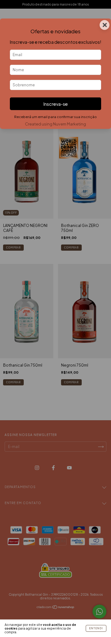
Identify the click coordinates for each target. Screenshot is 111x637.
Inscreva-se (55, 104)
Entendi (96, 628)
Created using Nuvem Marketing (55, 123)
